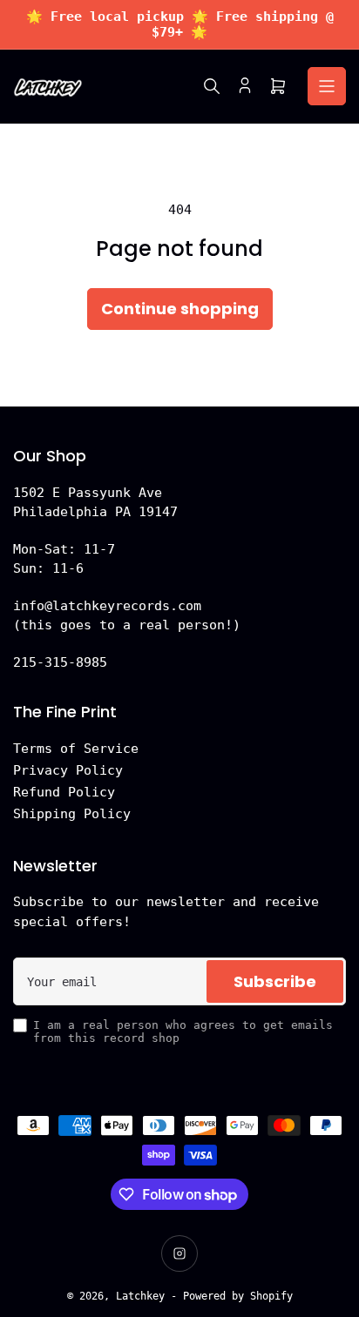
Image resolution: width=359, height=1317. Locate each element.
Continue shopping (180, 308)
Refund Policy (64, 792)
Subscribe (275, 981)
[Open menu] (327, 86)
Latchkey (140, 1296)
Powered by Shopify (238, 1296)
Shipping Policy (72, 814)
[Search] (212, 86)
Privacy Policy (68, 770)
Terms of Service (76, 748)
